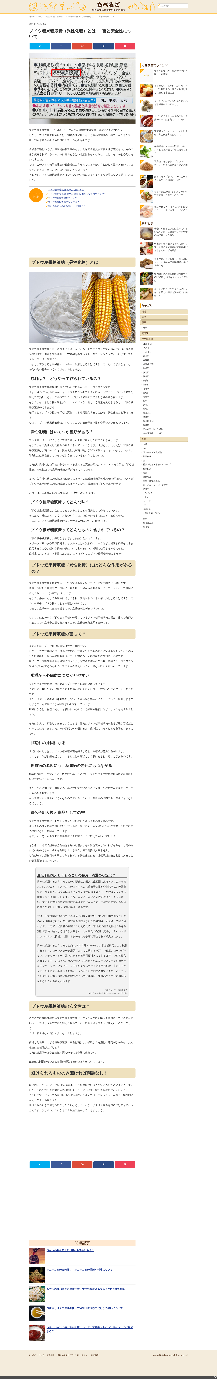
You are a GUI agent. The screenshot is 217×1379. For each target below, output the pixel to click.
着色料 (146, 397)
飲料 (145, 519)
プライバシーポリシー (79, 1355)
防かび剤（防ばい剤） (153, 429)
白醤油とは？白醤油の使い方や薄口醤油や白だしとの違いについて (85, 1308)
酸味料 (146, 425)
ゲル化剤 (147, 352)
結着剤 (146, 405)
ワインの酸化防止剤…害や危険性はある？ (70, 1250)
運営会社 (50, 1355)
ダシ (146, 497)
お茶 (145, 444)
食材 (144, 439)
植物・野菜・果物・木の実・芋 (157, 465)
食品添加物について (152, 433)
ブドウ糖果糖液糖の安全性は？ (63, 202)
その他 (146, 348)
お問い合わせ (62, 1355)
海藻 (145, 473)
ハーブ (147, 501)
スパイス (148, 493)
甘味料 (60, 16)
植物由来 (147, 469)
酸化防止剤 (148, 421)
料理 (144, 312)
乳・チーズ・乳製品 (152, 453)
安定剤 (146, 373)
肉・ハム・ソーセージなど (155, 485)
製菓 (144, 322)
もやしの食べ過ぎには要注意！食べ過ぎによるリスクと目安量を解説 (86, 1289)
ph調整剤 (147, 344)
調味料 (146, 417)
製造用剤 (147, 413)
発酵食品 (147, 477)
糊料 (145, 401)
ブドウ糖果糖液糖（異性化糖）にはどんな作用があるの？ (77, 194)
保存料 (146, 360)
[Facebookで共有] (61, 46)
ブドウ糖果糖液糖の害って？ (62, 198)
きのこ (146, 448)
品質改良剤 (148, 364)
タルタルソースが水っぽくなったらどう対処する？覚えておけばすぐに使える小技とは (171, 89)
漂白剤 (146, 385)
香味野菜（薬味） (152, 513)
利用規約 (95, 1355)
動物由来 (147, 457)
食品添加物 (50, 16)
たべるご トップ (36, 16)
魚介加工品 (148, 523)
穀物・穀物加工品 (151, 481)
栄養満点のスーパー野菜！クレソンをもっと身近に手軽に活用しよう (171, 149)
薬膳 (144, 317)
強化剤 (146, 377)
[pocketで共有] (125, 46)
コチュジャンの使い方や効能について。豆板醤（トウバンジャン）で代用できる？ (90, 1329)
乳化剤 (146, 356)
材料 (145, 328)
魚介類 (146, 527)
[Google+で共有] (82, 46)
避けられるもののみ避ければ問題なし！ (68, 206)
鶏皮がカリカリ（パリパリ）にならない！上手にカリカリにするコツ (171, 210)
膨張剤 (146, 409)
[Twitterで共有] (40, 46)
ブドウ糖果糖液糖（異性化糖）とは (66, 190)
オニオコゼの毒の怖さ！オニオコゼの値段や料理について (80, 1269)
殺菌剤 (146, 381)
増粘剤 (146, 368)
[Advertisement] (82, 234)
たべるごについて (36, 1355)
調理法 (145, 333)
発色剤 (146, 393)
